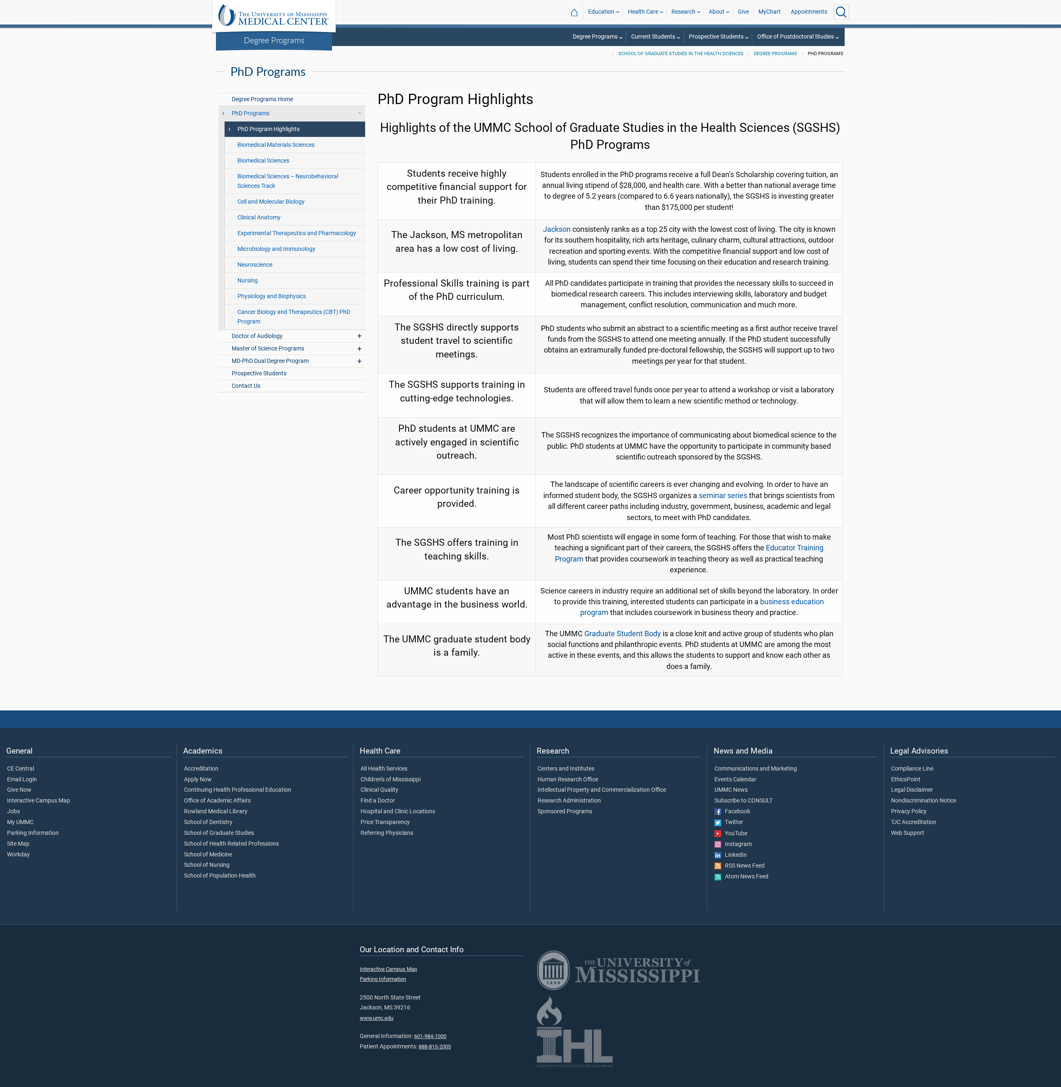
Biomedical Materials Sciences (276, 144)
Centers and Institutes (566, 769)
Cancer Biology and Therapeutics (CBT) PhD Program (293, 317)
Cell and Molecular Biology (271, 201)
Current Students (653, 36)
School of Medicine (208, 854)
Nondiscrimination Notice (923, 801)
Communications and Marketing (756, 769)
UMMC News (731, 790)
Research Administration (569, 801)
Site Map (18, 844)
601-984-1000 (430, 1036)
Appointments (809, 11)
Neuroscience (254, 264)
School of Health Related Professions (231, 844)
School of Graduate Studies (219, 833)
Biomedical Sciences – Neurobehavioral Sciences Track (287, 181)
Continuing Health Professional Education (237, 790)
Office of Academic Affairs (217, 801)
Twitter (732, 822)
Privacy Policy (909, 811)
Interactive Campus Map (38, 801)
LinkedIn (734, 855)
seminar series (723, 495)
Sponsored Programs (565, 811)
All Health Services (384, 769)
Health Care (643, 11)
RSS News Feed (743, 866)
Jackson (557, 229)
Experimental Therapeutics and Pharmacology (296, 233)
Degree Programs (274, 40)
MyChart (769, 11)
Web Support (907, 833)
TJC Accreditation (913, 822)
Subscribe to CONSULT (744, 801)
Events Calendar (735, 779)
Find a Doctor (378, 801)
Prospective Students (716, 36)
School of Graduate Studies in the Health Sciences (681, 53)
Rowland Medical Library (215, 811)
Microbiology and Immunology (276, 249)
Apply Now (198, 779)
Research (683, 11)
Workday (18, 854)
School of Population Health (220, 876)
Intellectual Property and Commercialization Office (602, 790)
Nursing (247, 280)
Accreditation (201, 769)
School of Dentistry (208, 822)
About (716, 11)
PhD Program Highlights (268, 129)
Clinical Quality (379, 790)
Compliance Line (912, 769)
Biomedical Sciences (263, 160)
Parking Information (33, 833)
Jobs (13, 811)
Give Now (19, 790)
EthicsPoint (906, 779)
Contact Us (246, 385)
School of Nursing (207, 865)
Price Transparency (385, 822)
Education (601, 11)
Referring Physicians (387, 833)
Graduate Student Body (622, 634)
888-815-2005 (435, 1046)
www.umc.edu (376, 1018)
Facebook (735, 811)
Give (743, 11)
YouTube (734, 833)
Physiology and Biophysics (271, 296)
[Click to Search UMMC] (841, 12)
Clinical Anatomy (259, 217)
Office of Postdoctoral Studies (795, 36)
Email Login (22, 779)
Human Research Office (568, 779)
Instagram (736, 844)
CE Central (20, 769)
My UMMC (20, 822)
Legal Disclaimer (912, 790)
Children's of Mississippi (391, 779)
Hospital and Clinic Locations (398, 811)
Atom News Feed (744, 876)
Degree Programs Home (262, 99)
